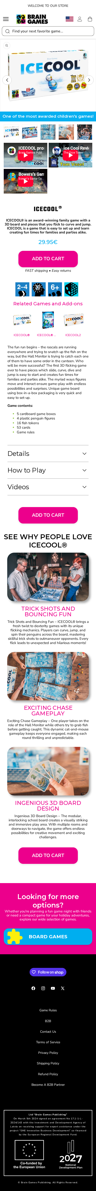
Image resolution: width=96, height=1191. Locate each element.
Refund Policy (48, 1074)
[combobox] (48, 31)
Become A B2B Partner (48, 1084)
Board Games (48, 936)
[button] (7, 80)
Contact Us (48, 1031)
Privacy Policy (48, 1053)
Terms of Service (48, 1042)
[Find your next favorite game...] (7, 31)
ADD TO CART (48, 515)
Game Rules (48, 1010)
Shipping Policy (48, 1063)
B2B (48, 1021)
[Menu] (7, 19)
